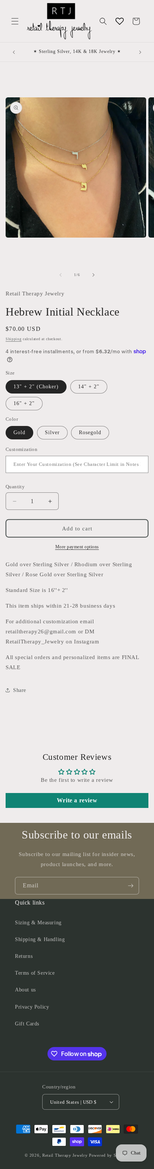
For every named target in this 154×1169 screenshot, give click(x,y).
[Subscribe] (130, 885)
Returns (24, 956)
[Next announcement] (140, 52)
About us (25, 990)
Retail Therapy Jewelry (64, 1155)
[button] (15, 21)
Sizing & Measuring (38, 922)
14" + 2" (88, 386)
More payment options (77, 546)
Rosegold (90, 432)
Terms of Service (35, 973)
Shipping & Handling (40, 939)
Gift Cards (27, 1024)
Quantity (15, 486)
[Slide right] (93, 275)
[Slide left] (60, 275)
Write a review (77, 800)
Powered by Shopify (109, 1155)
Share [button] (19, 690)
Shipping (14, 339)
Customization (21, 449)
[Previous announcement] (14, 52)
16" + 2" (24, 403)
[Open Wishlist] (119, 21)
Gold (19, 432)
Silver (52, 432)
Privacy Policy (32, 1007)
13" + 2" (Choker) (36, 386)
